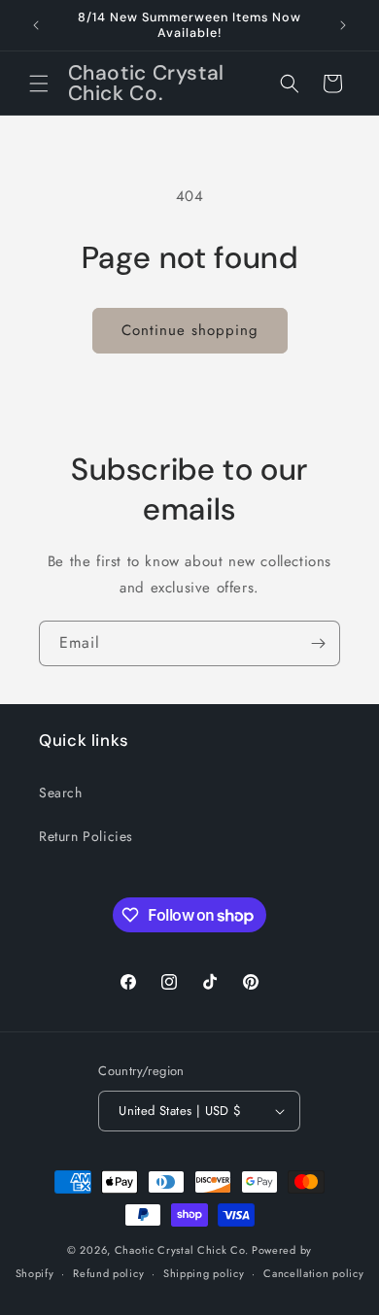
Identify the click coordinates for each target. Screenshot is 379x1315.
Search (61, 792)
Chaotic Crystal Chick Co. (182, 1250)
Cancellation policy (313, 1273)
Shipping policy (204, 1273)
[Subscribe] (317, 643)
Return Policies (86, 836)
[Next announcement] (343, 25)
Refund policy (108, 1273)
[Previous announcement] (36, 25)
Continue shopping (189, 330)
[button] (38, 83)
